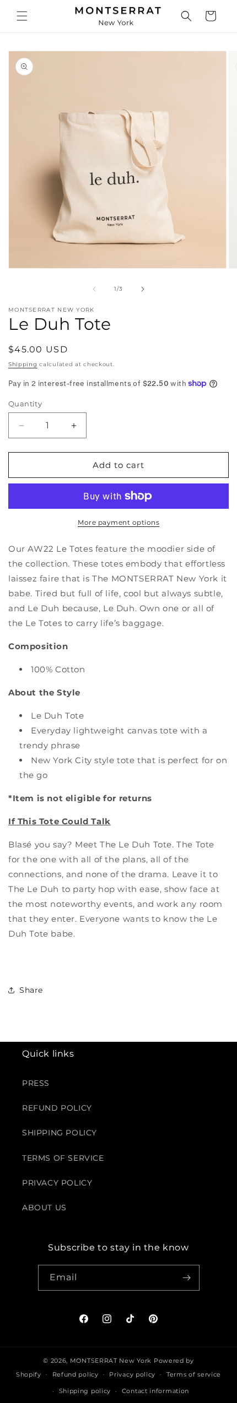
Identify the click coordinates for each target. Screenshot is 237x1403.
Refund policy (75, 1374)
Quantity (25, 403)
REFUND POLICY (57, 1108)
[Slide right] (143, 289)
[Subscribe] (187, 1278)
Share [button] (31, 990)
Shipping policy (85, 1391)
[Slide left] (94, 289)
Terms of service (193, 1374)
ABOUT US (44, 1207)
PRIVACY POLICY (57, 1183)
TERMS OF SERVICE (63, 1158)
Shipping (22, 364)
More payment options (118, 522)
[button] (22, 16)
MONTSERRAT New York (111, 1360)
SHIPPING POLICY (59, 1133)
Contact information (155, 1391)
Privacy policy (132, 1374)
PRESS (36, 1083)
